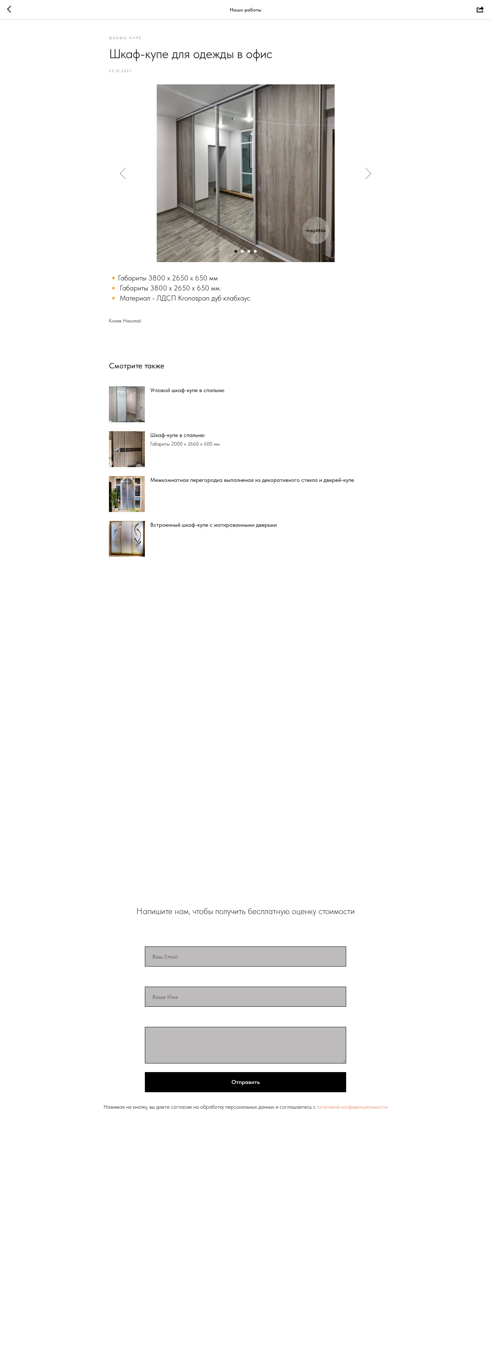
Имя (151, 979)
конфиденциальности (364, 1107)
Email (153, 939)
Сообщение (162, 1019)
